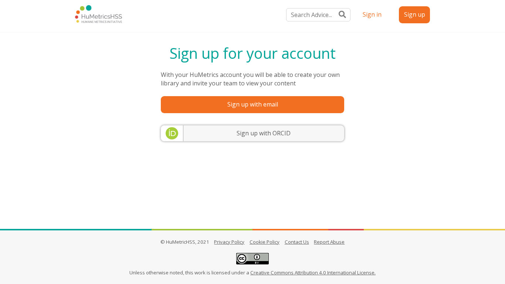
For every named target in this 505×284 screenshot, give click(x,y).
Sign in (372, 14)
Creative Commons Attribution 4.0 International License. (313, 272)
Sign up (414, 14)
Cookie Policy (264, 242)
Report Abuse (329, 242)
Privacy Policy (229, 242)
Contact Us (297, 242)
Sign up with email (252, 104)
